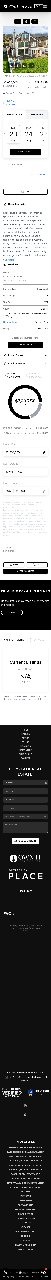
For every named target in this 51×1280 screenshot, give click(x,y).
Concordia (25, 1223)
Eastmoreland (25, 1205)
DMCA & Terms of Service (28, 1276)
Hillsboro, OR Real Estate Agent (25, 1161)
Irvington (25, 1196)
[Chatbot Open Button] (43, 1272)
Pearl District (25, 1214)
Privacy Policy (8, 1276)
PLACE (44, 1073)
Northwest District (25, 1231)
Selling (25, 742)
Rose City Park (25, 1249)
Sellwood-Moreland (25, 1209)
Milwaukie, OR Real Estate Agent (25, 1170)
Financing (25, 746)
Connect (25, 758)
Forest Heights (25, 1240)
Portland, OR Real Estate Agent (25, 1147)
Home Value (25, 750)
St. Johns (25, 1236)
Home (25, 730)
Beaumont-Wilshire (25, 1218)
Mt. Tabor (25, 1227)
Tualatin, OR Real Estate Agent (25, 1178)
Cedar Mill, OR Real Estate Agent (25, 1187)
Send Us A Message (25, 841)
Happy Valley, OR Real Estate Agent (25, 1183)
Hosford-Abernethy (25, 1245)
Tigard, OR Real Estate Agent (25, 1174)
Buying (25, 738)
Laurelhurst (25, 1200)
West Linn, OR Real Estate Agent (25, 1156)
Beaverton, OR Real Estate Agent (26, 1165)
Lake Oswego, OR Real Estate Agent (25, 1152)
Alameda (25, 1192)
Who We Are (25, 754)
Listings (25, 734)
